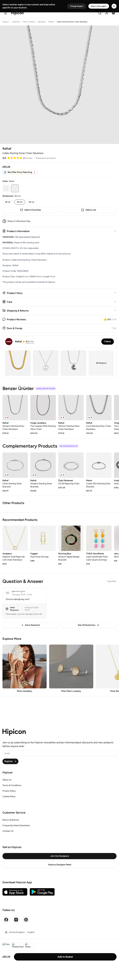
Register (8, 761)
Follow (107, 341)
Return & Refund (10, 820)
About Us (6, 779)
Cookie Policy (8, 796)
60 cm (31, 202)
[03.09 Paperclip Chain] (71, 465)
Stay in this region (98, 6)
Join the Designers (59, 856)
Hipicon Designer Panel (59, 864)
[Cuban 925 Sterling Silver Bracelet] (99, 465)
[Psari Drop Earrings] (43, 538)
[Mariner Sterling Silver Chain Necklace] (71, 407)
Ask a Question (32, 625)
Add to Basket (65, 956)
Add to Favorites (32, 210)
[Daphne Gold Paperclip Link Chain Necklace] (15, 538)
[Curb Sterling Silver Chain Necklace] (99, 407)
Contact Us (7, 831)
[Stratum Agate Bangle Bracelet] (71, 538)
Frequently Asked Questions (16, 825)
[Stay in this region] (114, 6)
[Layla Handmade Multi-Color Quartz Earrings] (99, 538)
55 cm (7, 202)
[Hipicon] (17, 13)
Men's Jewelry (29, 22)
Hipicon (5, 22)
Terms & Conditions (11, 785)
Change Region (76, 6)
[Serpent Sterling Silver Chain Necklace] (15, 407)
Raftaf (51, 22)
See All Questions (86, 625)
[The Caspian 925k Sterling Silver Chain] (43, 407)
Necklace (42, 22)
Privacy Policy (9, 791)
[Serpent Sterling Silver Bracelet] (43, 465)
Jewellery (16, 22)
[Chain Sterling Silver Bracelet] (15, 465)
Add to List (90, 210)
